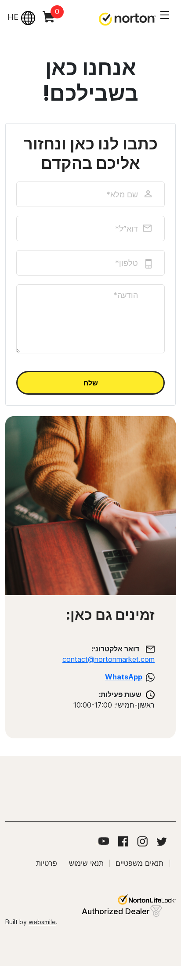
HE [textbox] (12, 17)
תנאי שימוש (86, 863)
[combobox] (20, 17)
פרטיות (46, 863)
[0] (45, 23)
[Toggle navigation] (164, 15)
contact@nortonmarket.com (108, 659)
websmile (42, 922)
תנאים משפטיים (139, 863)
